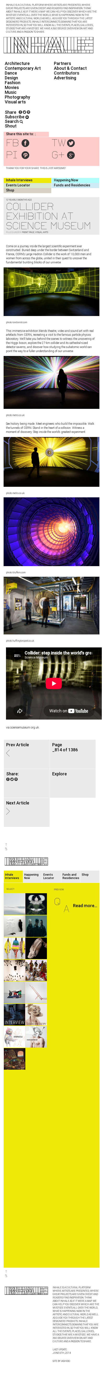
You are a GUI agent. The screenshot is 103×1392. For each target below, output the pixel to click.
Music (11, 92)
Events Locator (18, 185)
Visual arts (15, 101)
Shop (10, 190)
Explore (59, 773)
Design (11, 77)
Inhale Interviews (19, 180)
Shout (11, 125)
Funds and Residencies (72, 185)
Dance (11, 73)
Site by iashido (61, 1361)
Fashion (12, 82)
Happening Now (66, 180)
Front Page (28, 232)
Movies (12, 87)
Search (12, 121)
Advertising (65, 77)
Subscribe (15, 116)
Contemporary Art (23, 68)
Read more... (85, 905)
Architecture (17, 63)
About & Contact (70, 68)
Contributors (66, 73)
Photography (17, 97)
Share (10, 112)
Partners (62, 63)
